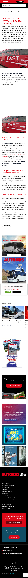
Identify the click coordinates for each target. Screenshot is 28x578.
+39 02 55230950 (7, 550)
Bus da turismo (15, 325)
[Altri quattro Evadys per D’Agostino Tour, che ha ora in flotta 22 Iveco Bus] (13, 312)
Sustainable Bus (6, 487)
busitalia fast (6, 225)
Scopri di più (14, 537)
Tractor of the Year (6, 504)
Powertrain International (8, 491)
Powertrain (4, 489)
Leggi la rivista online (14, 385)
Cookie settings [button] (17, 291)
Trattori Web (5, 493)
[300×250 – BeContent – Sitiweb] (14, 414)
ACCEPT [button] (8, 291)
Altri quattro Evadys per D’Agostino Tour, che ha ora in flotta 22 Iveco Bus (13, 322)
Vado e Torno (5, 481)
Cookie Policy (16, 289)
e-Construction (5, 496)
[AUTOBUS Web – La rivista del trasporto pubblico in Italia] (6, 1)
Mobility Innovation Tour (8, 506)
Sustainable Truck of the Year (9, 498)
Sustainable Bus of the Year (9, 500)
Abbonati (20, 1)
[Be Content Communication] (10, 574)
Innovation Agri (6, 508)
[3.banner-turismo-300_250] (14, 245)
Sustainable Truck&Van (8, 485)
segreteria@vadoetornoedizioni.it (12, 553)
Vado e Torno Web (6, 483)
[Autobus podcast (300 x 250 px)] (14, 456)
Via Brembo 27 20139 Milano (10, 547)
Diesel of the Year (6, 502)
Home (3, 11)
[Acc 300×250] (14, 435)
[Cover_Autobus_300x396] (14, 273)
